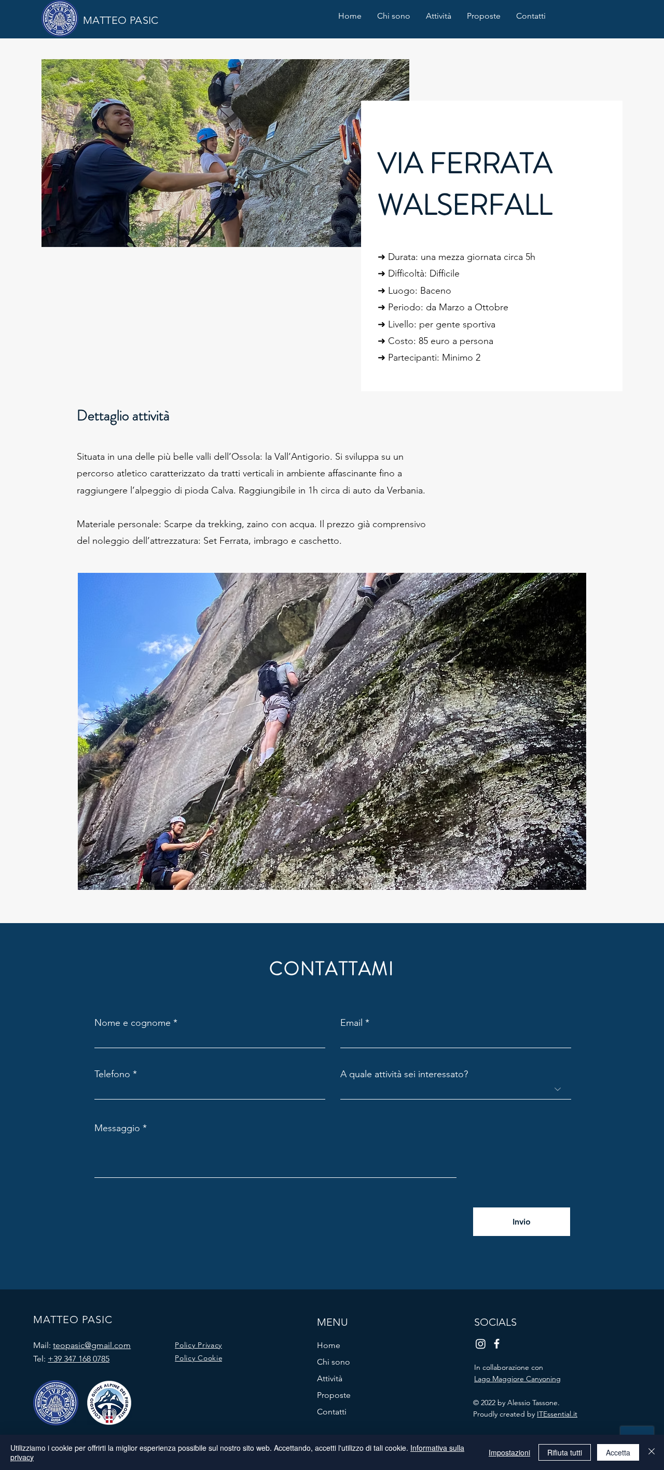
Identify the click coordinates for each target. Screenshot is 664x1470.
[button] (438, 16)
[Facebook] (496, 1343)
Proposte (334, 1395)
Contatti (332, 1412)
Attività (329, 1378)
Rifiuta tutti (564, 1452)
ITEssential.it (557, 1414)
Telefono (112, 1074)
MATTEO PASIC (121, 20)
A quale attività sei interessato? (404, 1074)
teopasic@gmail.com (92, 1345)
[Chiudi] (651, 1452)
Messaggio (117, 1128)
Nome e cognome (132, 1022)
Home (328, 1345)
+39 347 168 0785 (78, 1359)
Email (351, 1022)
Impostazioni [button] (509, 1452)
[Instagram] (480, 1343)
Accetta (618, 1452)
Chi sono (333, 1362)
